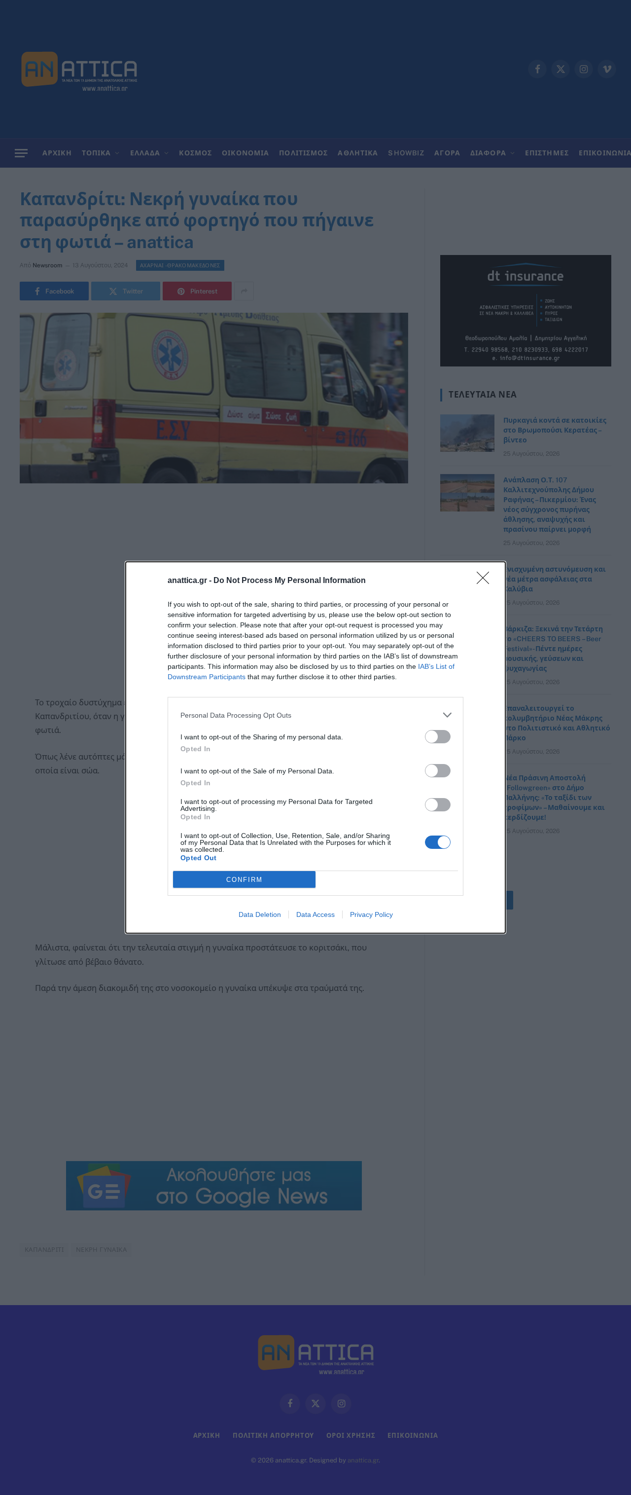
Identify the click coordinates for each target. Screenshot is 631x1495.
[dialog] (315, 747)
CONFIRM (244, 879)
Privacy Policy (371, 914)
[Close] (486, 581)
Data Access (315, 914)
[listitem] (315, 715)
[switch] (438, 736)
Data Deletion (260, 914)
